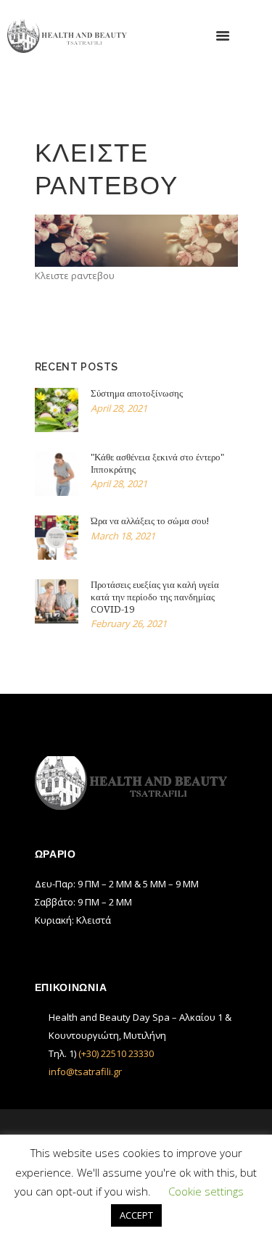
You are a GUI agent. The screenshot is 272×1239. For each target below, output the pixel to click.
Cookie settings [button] (206, 1191)
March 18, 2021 (123, 535)
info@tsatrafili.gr (85, 1071)
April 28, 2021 (119, 408)
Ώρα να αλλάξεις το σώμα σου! (150, 520)
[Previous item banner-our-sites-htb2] (85, 241)
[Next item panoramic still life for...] (187, 241)
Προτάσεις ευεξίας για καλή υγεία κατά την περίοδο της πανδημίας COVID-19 (155, 597)
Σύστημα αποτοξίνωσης (137, 393)
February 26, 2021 (129, 623)
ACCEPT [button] (136, 1215)
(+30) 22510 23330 (116, 1053)
